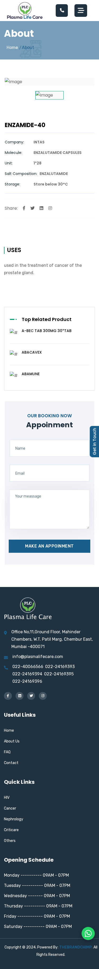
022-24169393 (60, 666)
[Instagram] (50, 208)
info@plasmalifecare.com (37, 656)
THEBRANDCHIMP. (75, 947)
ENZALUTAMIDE (54, 173)
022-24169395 (59, 673)
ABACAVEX (32, 352)
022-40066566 (27, 666)
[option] (49, 82)
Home (12, 47)
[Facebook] (24, 208)
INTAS (39, 142)
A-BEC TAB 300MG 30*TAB (47, 330)
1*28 (37, 163)
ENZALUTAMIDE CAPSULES (58, 152)
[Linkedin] (41, 208)
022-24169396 (27, 681)
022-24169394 (27, 673)
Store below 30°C (51, 184)
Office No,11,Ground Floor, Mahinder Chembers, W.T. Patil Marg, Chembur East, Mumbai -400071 (52, 639)
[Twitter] (32, 208)
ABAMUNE (31, 373)
